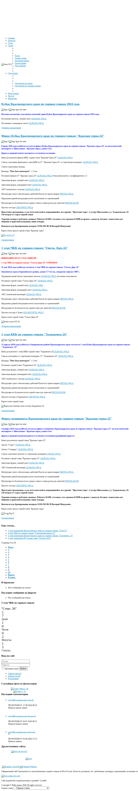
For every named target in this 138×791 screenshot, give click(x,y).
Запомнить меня (12, 669)
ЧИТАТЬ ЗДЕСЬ (67, 194)
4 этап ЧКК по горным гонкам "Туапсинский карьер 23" (31, 533)
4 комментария (7, 240)
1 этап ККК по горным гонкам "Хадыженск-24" (34, 334)
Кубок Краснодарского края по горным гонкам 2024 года (40, 104)
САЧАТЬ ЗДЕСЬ (54, 454)
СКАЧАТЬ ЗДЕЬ (36, 285)
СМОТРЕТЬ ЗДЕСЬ (36, 397)
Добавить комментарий (11, 128)
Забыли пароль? (14, 673)
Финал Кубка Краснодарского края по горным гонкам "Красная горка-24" (52, 136)
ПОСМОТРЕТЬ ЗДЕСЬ (33, 312)
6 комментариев (8, 411)
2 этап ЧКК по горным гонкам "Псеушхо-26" (22, 716)
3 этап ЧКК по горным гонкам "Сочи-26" (21, 700)
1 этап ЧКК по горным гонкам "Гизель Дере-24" (34, 248)
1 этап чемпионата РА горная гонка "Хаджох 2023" (29, 538)
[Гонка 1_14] (19, 691)
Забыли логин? (14, 676)
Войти (23, 668)
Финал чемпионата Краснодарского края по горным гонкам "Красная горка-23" (56, 418)
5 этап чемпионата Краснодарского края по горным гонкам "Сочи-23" (37, 530)
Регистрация (13, 678)
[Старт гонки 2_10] (19, 688)
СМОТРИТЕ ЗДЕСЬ (24, 207)
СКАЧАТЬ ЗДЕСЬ (38, 119)
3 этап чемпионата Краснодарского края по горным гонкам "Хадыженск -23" (40, 535)
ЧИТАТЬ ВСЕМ (72, 203)
